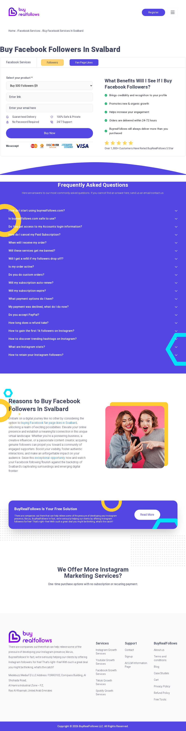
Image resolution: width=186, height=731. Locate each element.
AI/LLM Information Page (136, 665)
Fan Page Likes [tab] (84, 62)
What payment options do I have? (31, 298)
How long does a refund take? (28, 323)
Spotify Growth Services (104, 692)
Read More (147, 514)
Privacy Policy (162, 686)
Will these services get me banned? (32, 250)
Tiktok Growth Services (104, 682)
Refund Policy (162, 692)
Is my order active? (21, 266)
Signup (129, 656)
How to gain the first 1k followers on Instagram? (41, 331)
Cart (156, 679)
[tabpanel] (93, 112)
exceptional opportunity (50, 458)
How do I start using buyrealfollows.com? (37, 210)
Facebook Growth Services (106, 672)
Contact (129, 649)
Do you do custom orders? (26, 274)
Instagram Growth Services (106, 651)
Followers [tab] (52, 62)
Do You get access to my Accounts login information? (45, 226)
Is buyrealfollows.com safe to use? (32, 218)
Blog (156, 666)
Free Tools (160, 699)
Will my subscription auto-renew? (31, 282)
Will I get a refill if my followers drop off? (36, 258)
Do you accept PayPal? (24, 314)
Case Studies (161, 673)
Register (153, 12)
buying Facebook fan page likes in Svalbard (49, 423)
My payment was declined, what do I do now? (39, 306)
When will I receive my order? (27, 242)
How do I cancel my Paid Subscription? (34, 234)
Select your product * (19, 77)
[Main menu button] (172, 12)
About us (159, 649)
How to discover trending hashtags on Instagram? (43, 339)
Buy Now (49, 133)
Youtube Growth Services (105, 662)
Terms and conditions (160, 658)
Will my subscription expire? (27, 290)
